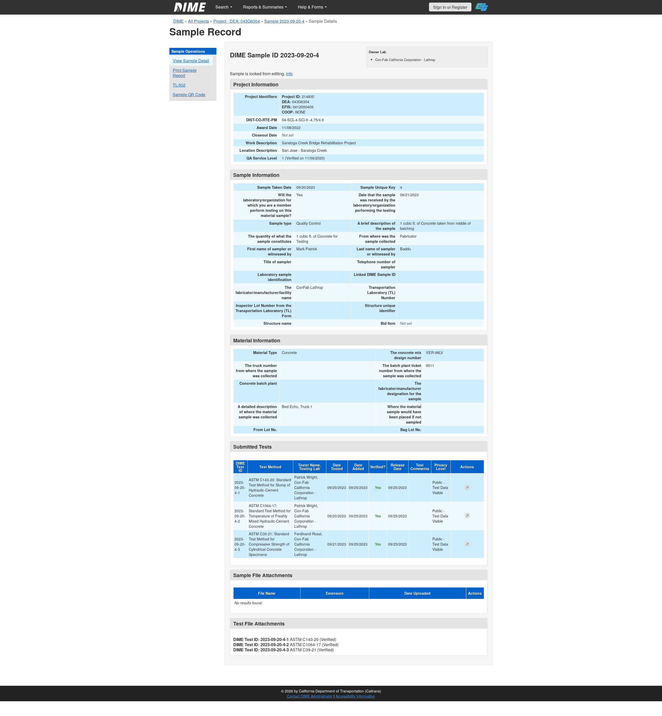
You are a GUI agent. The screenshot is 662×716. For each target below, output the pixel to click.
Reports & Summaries (263, 7)
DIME (178, 21)
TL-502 (179, 85)
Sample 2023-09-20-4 (284, 21)
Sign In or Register (450, 7)
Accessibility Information (355, 696)
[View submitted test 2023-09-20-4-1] (467, 487)
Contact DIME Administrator (310, 696)
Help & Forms (311, 7)
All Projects (198, 21)
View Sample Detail (191, 61)
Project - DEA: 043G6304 (236, 21)
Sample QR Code (189, 94)
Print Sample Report (185, 72)
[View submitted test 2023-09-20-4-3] (467, 544)
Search (222, 7)
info (289, 74)
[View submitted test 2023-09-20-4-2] (467, 515)
